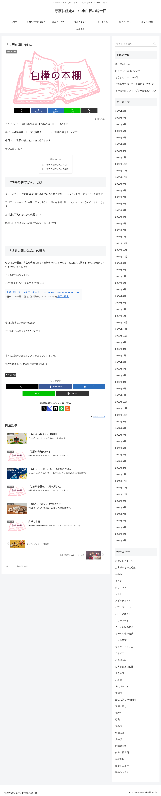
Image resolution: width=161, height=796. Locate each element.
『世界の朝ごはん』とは (56, 165)
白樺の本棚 (12, 375)
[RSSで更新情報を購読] (67, 408)
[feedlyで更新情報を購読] (61, 408)
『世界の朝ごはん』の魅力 (57, 169)
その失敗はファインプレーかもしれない (135, 90)
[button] (89, 110)
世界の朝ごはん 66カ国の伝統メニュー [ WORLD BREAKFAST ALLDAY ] (43, 292)
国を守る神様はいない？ (127, 71)
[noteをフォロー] (55, 408)
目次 (52, 159)
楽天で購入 (63, 296)
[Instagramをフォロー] (49, 408)
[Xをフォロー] (44, 408)
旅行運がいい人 (123, 64)
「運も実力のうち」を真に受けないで (134, 84)
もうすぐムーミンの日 (126, 77)
